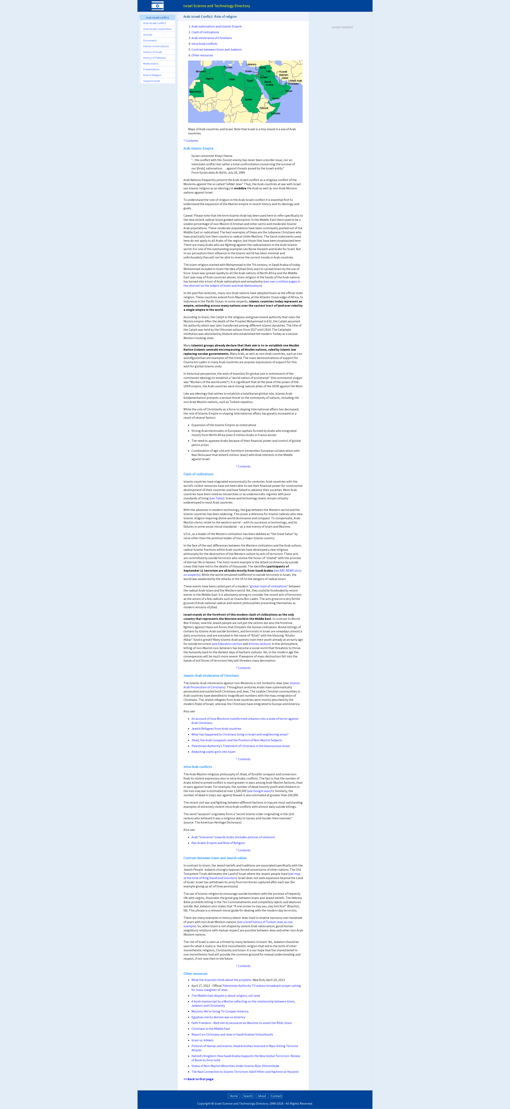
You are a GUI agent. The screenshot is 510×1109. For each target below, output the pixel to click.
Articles (147, 34)
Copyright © (205, 1103)
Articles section (259, 644)
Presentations (151, 69)
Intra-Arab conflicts (204, 44)
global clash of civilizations (268, 586)
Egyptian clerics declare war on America (218, 1017)
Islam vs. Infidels (202, 1040)
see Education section (227, 644)
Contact (276, 1096)
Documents (150, 40)
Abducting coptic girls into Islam (213, 752)
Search (248, 1096)
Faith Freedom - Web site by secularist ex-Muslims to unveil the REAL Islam (241, 1023)
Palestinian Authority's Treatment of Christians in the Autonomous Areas (240, 746)
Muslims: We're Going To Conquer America (219, 1011)
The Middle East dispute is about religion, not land (225, 996)
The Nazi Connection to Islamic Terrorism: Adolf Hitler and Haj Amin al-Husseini (245, 1072)
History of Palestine (154, 58)
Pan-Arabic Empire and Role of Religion (218, 843)
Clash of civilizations (205, 32)
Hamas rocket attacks (156, 46)
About (262, 1096)
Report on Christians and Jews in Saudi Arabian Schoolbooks (232, 1034)
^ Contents (190, 141)
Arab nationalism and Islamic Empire (216, 26)
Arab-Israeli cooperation (157, 29)
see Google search (260, 791)
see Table (216, 498)
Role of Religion (152, 75)
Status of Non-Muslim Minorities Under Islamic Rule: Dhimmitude (235, 1066)
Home (234, 1096)
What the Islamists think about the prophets (221, 980)
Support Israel (151, 81)
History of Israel (152, 52)
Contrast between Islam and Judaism (216, 49)
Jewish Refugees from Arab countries (216, 729)
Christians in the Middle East (210, 1029)
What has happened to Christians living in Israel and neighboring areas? (239, 734)
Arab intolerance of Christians (211, 38)
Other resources (202, 55)
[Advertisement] (157, 146)
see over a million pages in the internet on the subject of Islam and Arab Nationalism (241, 283)
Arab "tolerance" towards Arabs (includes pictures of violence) (233, 837)
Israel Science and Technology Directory (241, 1103)
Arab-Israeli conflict (154, 23)
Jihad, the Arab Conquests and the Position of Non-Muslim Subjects (236, 740)
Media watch (150, 63)
